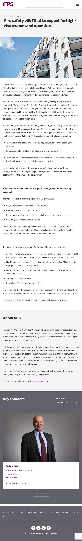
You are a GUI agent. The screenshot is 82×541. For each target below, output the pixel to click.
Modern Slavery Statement (59, 512)
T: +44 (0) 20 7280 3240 (11, 474)
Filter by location (60, 398)
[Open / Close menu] (77, 5)
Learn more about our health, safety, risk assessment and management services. (36, 300)
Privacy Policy (31, 512)
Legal (20, 512)
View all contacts (41, 494)
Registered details (8, 512)
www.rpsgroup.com (40, 381)
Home (6, 16)
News (18, 16)
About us (12, 16)
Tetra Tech (75, 512)
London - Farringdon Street (14, 483)
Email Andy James (11, 477)
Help (4, 516)
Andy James (11, 465)
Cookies (43, 512)
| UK (24, 483)
